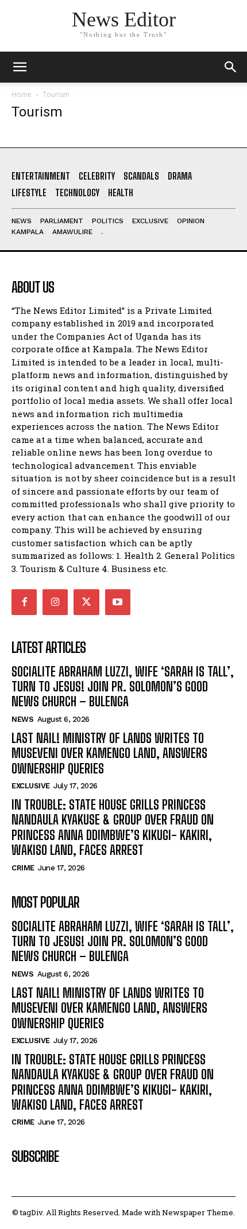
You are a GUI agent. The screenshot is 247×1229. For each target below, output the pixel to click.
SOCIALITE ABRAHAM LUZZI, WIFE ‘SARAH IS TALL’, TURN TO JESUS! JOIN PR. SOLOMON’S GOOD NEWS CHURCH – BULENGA (122, 687)
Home (21, 94)
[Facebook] (24, 601)
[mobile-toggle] (19, 67)
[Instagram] (55, 601)
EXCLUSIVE (30, 785)
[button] (231, 67)
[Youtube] (117, 601)
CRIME (22, 868)
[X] (86, 601)
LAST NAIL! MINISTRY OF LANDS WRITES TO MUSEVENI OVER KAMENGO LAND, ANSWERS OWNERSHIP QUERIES (109, 753)
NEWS (22, 719)
